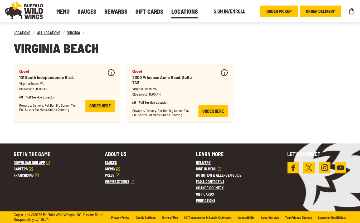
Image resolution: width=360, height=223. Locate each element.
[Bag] (351, 11)
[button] (24, 10)
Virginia (73, 33)
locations (22, 33)
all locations (48, 33)
